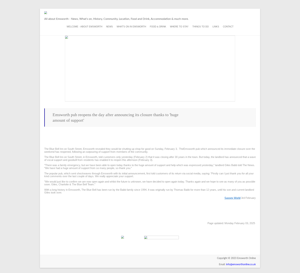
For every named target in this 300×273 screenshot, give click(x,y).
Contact (228, 26)
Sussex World (232, 198)
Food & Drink (158, 26)
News (109, 26)
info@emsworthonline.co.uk (241, 264)
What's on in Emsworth (131, 26)
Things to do (200, 26)
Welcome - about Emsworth (84, 26)
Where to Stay (179, 26)
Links (215, 26)
